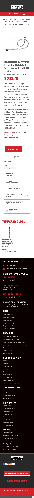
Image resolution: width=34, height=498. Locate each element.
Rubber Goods (7, 350)
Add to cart (14, 149)
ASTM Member (7, 374)
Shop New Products (9, 328)
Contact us (8, 132)
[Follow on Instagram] (15, 481)
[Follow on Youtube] (18, 481)
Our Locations (7, 372)
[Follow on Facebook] (8, 481)
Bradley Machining (8, 380)
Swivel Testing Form (9, 441)
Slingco (23, 21)
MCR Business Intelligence (11, 383)
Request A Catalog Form (10, 435)
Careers (5, 363)
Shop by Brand (7, 320)
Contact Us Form (8, 432)
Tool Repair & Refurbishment (11, 339)
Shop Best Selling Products (11, 323)
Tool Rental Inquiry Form (10, 446)
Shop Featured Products (10, 326)
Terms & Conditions (9, 395)
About (5, 360)
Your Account (7, 390)
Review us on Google (18, 473)
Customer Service (8, 411)
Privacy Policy (7, 405)
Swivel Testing (7, 353)
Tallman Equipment (9, 19)
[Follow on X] (11, 481)
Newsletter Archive (8, 422)
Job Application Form (9, 449)
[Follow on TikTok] (25, 481)
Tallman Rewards (8, 425)
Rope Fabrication (8, 347)
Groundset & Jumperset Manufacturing (15, 345)
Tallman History (7, 377)
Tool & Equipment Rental (10, 336)
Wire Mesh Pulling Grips (11, 21)
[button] (26, 35)
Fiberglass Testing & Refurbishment (14, 342)
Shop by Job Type (8, 317)
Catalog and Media (8, 369)
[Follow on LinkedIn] (22, 481)
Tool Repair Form (8, 444)
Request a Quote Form (10, 438)
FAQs (4, 417)
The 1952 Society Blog (9, 419)
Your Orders (6, 393)
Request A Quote (8, 366)
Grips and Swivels (23, 19)
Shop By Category (8, 314)
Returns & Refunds (8, 398)
